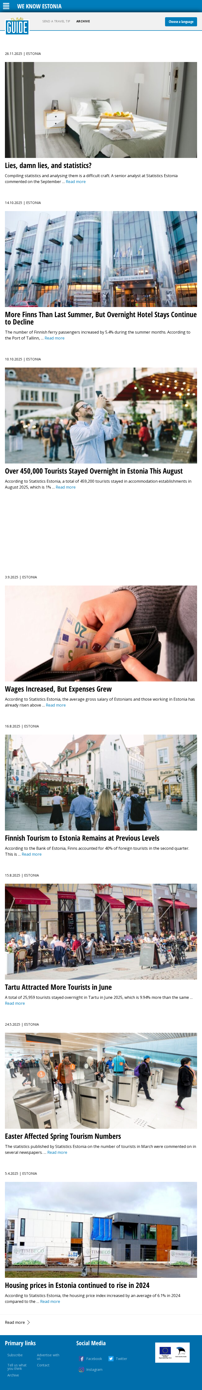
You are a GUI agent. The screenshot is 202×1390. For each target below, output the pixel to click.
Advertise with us (48, 1357)
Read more (15, 1322)
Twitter (121, 1358)
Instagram (94, 1369)
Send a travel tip (56, 21)
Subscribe (15, 1355)
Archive (83, 21)
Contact (43, 1365)
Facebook (94, 1358)
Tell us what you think (17, 1367)
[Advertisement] (101, 529)
